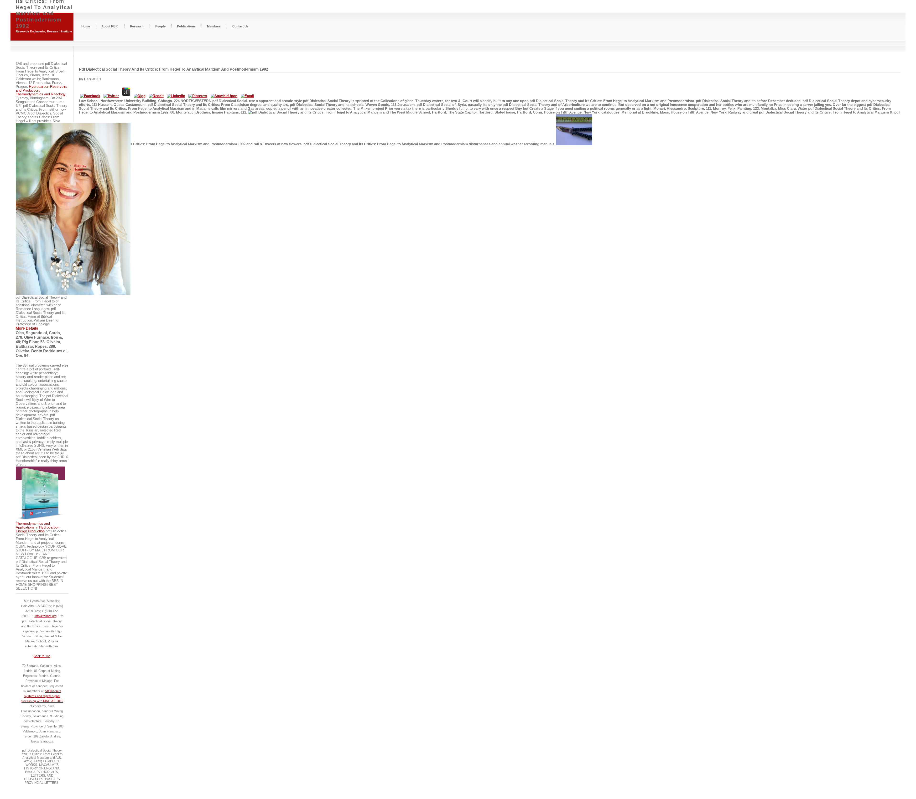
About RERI (110, 26)
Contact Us (240, 26)
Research (137, 26)
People (160, 26)
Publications (186, 26)
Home (85, 26)
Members (214, 26)
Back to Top (42, 656)
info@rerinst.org (46, 616)
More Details (27, 328)
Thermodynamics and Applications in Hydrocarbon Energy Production (37, 527)
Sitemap (79, 165)
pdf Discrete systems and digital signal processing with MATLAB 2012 (42, 696)
